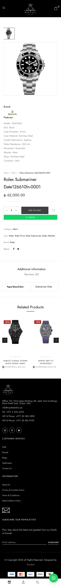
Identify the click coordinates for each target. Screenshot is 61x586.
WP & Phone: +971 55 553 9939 (18, 420)
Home (6, 172)
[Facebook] (13, 248)
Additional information (31, 269)
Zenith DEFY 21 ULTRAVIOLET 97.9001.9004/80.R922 (46, 363)
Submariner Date (43, 286)
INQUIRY (31, 217)
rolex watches (48, 235)
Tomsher (30, 564)
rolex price (20, 235)
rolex (11, 235)
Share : (7, 248)
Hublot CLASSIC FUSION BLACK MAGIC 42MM (15, 362)
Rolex (12, 242)
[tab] (31, 269)
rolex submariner (33, 235)
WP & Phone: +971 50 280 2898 (18, 416)
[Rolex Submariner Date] (9, 33)
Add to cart (34, 210)
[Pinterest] (18, 248)
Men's (14, 172)
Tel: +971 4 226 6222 (13, 412)
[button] (55, 8)
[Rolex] (12, 111)
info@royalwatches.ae (12, 407)
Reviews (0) (31, 274)
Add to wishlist (53, 210)
